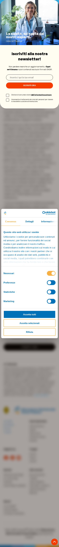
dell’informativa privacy (41, 95)
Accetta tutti (29, 314)
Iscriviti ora (29, 85)
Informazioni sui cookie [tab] (49, 221)
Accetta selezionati (29, 323)
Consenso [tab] (10, 221)
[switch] (51, 282)
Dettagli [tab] (29, 221)
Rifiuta (29, 332)
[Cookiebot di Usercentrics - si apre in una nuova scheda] (42, 213)
